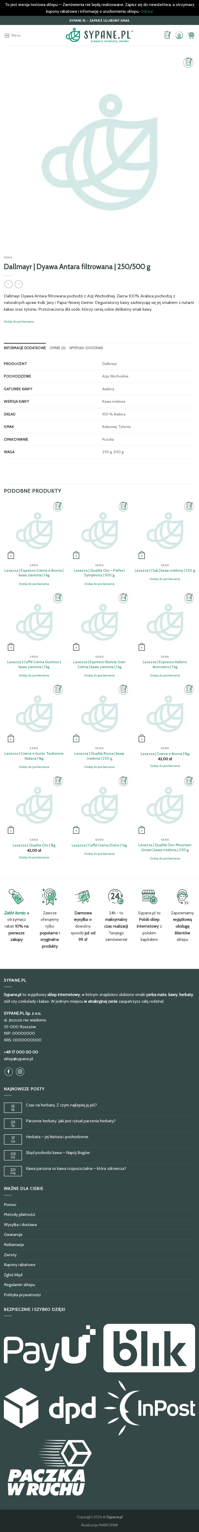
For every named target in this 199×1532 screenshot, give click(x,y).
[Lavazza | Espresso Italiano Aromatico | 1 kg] (165, 622)
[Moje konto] (179, 35)
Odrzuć (146, 11)
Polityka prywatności (22, 1294)
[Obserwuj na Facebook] (8, 1071)
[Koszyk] (191, 35)
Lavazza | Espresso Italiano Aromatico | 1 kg (165, 664)
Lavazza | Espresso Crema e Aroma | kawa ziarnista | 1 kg (33, 573)
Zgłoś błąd (13, 1274)
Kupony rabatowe (19, 1264)
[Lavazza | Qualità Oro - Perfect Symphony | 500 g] (99, 530)
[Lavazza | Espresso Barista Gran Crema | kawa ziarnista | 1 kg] (99, 622)
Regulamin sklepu (19, 1284)
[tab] (25, 348)
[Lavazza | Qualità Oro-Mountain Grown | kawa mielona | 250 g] (165, 805)
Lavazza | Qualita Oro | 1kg (34, 845)
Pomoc (10, 1204)
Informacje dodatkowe (25, 348)
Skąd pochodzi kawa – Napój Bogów (58, 1152)
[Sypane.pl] (99, 35)
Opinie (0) (57, 348)
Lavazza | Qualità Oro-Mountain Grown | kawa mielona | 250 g (164, 847)
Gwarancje (13, 1234)
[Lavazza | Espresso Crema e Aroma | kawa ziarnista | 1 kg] (34, 530)
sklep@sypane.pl (18, 1058)
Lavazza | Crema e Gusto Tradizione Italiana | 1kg (33, 756)
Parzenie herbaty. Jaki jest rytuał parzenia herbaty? (71, 1120)
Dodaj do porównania (19, 321)
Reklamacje (14, 1244)
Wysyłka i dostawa (86, 348)
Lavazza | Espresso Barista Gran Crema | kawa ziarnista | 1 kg (99, 664)
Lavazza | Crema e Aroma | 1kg (165, 753)
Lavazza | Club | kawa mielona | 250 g (165, 570)
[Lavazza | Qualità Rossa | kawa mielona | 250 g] (99, 713)
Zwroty (10, 1254)
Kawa (8, 257)
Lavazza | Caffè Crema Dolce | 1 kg (99, 845)
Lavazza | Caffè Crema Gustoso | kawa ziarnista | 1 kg (34, 664)
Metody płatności (19, 1214)
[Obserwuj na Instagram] (20, 1071)
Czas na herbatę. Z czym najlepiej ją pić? (61, 1105)
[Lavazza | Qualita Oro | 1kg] (34, 805)
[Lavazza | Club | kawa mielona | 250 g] (165, 530)
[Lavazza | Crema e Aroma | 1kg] (165, 713)
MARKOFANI (108, 1525)
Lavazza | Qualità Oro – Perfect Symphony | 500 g (99, 573)
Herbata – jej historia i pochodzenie (57, 1136)
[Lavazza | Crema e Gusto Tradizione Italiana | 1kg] (34, 713)
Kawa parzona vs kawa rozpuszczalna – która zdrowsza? (76, 1168)
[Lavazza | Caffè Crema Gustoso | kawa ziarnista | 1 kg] (34, 622)
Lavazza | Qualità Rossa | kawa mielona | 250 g (99, 756)
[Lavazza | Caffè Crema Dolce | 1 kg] (99, 805)
